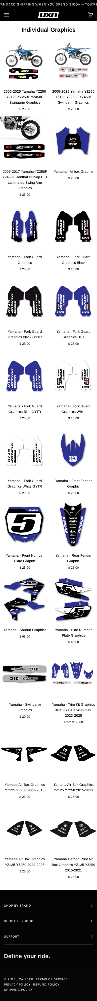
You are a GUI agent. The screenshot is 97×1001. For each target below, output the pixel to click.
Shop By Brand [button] (17, 905)
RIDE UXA (15, 979)
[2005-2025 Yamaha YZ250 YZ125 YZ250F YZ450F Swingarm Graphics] (24, 60)
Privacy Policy (17, 984)
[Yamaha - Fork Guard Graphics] (24, 226)
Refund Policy (46, 984)
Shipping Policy (18, 990)
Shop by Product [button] (19, 921)
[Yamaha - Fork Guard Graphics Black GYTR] (24, 301)
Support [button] (11, 936)
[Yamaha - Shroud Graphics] (24, 599)
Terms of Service (52, 979)
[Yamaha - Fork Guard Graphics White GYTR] (24, 450)
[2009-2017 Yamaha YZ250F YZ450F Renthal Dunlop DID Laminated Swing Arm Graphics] (24, 140)
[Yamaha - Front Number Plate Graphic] (24, 524)
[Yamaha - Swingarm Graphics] (24, 674)
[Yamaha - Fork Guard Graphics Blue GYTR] (24, 375)
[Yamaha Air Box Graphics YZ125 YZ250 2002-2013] (24, 753)
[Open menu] (11, 15)
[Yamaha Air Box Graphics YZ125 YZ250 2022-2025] (24, 828)
